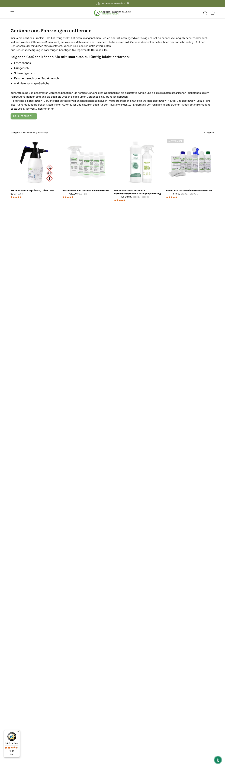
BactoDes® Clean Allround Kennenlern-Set (85, 190)
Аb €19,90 (135, 196)
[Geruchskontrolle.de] (112, 13)
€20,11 (17, 193)
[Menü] (18, 732)
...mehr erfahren (44, 108)
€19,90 (78, 193)
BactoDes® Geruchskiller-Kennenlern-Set (189, 190)
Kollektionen (29, 132)
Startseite (15, 132)
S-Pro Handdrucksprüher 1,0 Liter (29, 190)
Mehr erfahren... (24, 116)
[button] (205, 13)
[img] (16, 197)
